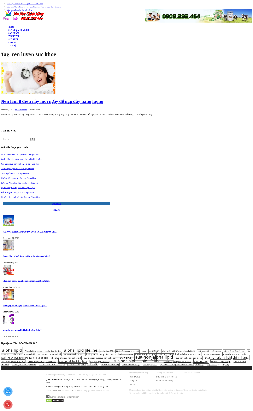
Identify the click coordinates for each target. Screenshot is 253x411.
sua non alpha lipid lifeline (136, 360)
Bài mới (56, 210)
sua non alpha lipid (154, 357)
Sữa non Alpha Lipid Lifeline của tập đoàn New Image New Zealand (34, 7)
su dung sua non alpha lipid (24, 364)
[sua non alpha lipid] (23, 15)
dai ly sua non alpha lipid (24, 354)
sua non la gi (201, 361)
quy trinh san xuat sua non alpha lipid (100, 358)
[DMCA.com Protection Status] (55, 400)
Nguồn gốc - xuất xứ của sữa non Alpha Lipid (21, 197)
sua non (126, 357)
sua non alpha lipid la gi (100, 361)
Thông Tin (13, 36)
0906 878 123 (58, 390)
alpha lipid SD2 (106, 351)
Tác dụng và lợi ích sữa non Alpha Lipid (17, 168)
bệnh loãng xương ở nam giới (127, 351)
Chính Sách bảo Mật (165, 380)
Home (11, 27)
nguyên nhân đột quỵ (212, 354)
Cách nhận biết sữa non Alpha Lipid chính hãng (21, 159)
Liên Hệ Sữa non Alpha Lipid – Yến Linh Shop (25, 3)
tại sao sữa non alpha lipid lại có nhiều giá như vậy (182, 364)
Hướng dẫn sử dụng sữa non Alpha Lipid (18, 178)
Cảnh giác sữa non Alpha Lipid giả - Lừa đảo (20, 164)
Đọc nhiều (56, 203)
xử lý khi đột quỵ (213, 365)
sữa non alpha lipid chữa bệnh (52, 364)
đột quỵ (226, 364)
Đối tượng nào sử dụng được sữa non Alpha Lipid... (25, 305)
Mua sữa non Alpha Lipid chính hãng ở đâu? (20, 154)
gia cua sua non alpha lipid (49, 354)
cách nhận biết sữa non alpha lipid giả (178, 351)
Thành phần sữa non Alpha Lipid (15, 173)
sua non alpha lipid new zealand (177, 361)
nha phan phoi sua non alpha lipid (66, 358)
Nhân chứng (134, 376)
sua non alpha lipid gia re (73, 361)
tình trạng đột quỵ (150, 365)
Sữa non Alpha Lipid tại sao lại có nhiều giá (19, 183)
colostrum (154, 351)
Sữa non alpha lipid (18, 30)
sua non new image (220, 361)
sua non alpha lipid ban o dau (189, 358)
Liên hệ (132, 384)
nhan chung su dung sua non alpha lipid (28, 357)
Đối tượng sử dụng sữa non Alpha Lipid (18, 192)
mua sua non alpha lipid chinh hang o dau (180, 354)
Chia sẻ (12, 42)
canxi (144, 351)
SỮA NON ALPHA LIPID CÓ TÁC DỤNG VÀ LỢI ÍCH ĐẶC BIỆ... (30, 232)
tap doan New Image (131, 364)
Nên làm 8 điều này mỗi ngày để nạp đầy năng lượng (52, 101)
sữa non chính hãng (110, 364)
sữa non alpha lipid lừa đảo (83, 364)
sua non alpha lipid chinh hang (227, 357)
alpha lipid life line (53, 351)
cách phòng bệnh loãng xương (209, 351)
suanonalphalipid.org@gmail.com (64, 396)
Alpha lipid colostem (33, 351)
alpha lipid (12, 350)
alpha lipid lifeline (80, 350)
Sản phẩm (13, 33)
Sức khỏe (13, 39)
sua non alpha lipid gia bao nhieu (42, 361)
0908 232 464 (74, 390)
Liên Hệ (12, 45)
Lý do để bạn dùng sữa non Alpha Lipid (18, 187)
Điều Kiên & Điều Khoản (166, 376)
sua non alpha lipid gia (13, 361)
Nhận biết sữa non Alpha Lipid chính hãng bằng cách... (26, 281)
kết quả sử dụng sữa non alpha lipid (106, 354)
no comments (21, 109)
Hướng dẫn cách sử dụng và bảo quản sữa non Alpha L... (27, 256)
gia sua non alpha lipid (73, 354)
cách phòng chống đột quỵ (234, 351)
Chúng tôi (133, 380)
